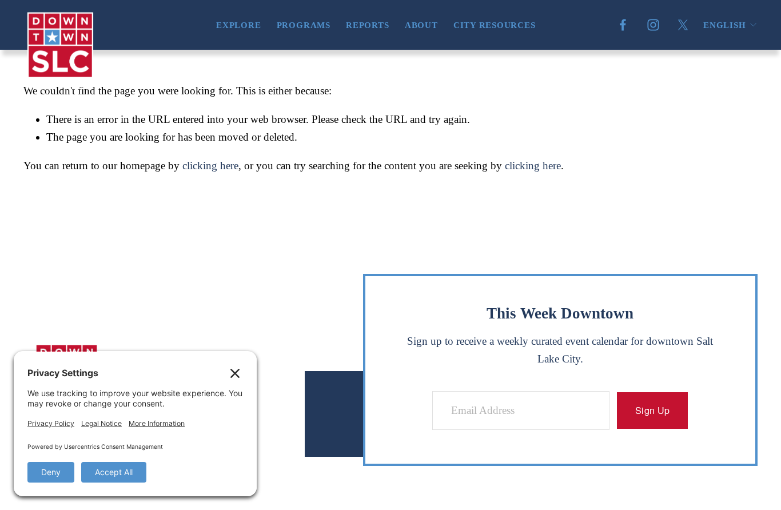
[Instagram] (653, 25)
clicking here (210, 166)
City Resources (494, 25)
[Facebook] (623, 25)
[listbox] (730, 25)
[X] (683, 25)
